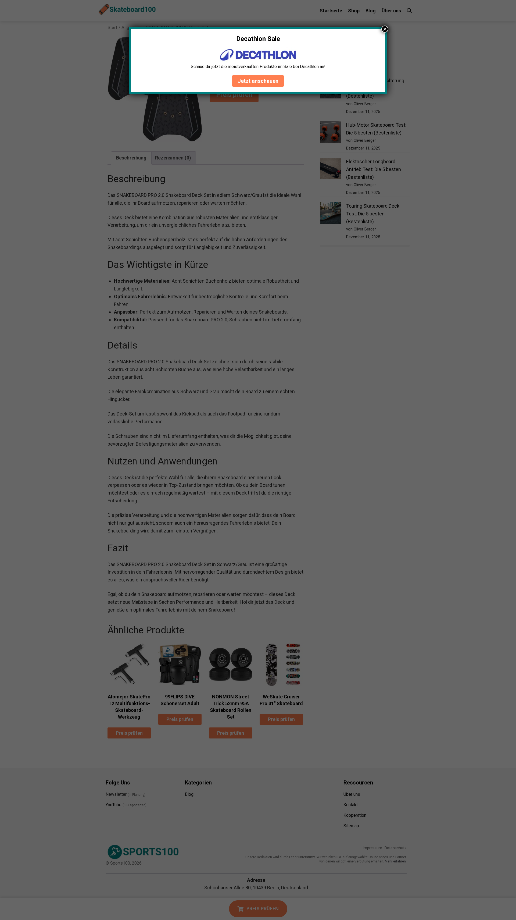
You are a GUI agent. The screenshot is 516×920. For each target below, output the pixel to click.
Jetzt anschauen (258, 81)
